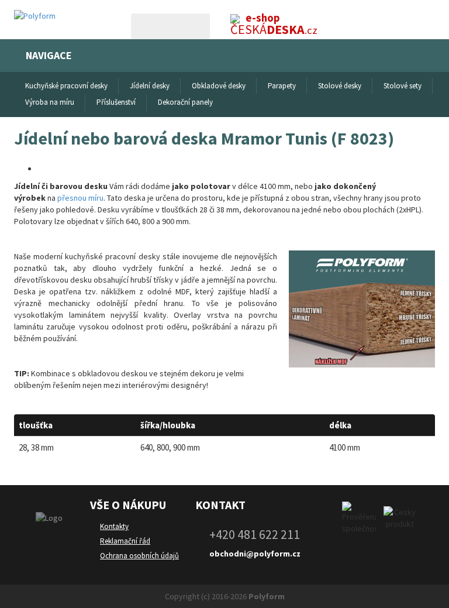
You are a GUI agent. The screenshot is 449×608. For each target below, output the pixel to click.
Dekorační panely (185, 102)
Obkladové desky (219, 86)
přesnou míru (80, 198)
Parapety (282, 86)
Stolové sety (403, 86)
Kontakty (114, 526)
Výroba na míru (49, 102)
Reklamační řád (125, 541)
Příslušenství (116, 102)
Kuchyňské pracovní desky (66, 86)
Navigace (49, 55)
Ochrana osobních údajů (139, 556)
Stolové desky (339, 86)
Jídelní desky (150, 86)
